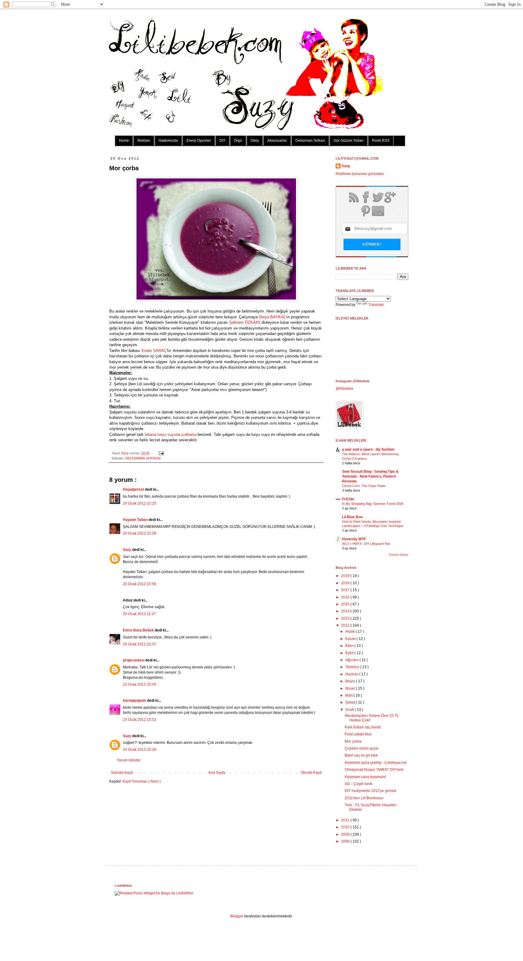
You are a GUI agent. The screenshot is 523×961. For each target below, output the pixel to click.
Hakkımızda (168, 140)
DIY (222, 140)
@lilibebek (344, 388)
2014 (345, 611)
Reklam (143, 140)
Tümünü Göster (398, 554)
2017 (345, 590)
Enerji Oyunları (198, 140)
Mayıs (350, 681)
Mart (349, 695)
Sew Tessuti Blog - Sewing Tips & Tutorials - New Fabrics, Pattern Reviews (370, 476)
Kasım (351, 639)
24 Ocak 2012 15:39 (139, 749)
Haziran (352, 674)
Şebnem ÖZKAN (243, 322)
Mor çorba (353, 741)
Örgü (238, 140)
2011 (345, 820)
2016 (345, 597)
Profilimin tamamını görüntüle (360, 174)
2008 (345, 841)
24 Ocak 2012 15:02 (139, 719)
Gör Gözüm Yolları (348, 140)
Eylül (349, 653)
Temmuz (352, 667)
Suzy (125, 453)
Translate (376, 305)
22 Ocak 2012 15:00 (139, 684)
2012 (345, 625)
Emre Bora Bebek (139, 630)
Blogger (236, 916)
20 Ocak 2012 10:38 (139, 533)
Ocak (350, 709)
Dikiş (255, 140)
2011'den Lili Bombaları (364, 798)
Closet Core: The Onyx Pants (364, 486)
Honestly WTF (354, 539)
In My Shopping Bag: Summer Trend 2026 (372, 503)
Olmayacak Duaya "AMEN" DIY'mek (374, 769)
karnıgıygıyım (135, 700)
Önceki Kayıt (311, 772)
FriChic (348, 499)
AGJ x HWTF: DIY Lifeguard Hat (366, 543)
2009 (345, 834)
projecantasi (134, 660)
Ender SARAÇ (154, 350)
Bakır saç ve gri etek (361, 755)
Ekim (349, 646)
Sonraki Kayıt (122, 772)
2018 (345, 583)
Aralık (350, 631)
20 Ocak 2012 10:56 (139, 584)
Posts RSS (381, 140)
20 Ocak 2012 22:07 (139, 644)
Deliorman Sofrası (310, 140)
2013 (345, 618)
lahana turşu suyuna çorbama (170, 434)
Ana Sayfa (216, 772)
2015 (345, 604)
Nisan (350, 688)
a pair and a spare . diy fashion (368, 449)
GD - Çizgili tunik (358, 784)
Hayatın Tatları (136, 520)
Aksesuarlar (277, 140)
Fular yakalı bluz (358, 734)
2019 (345, 576)
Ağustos (352, 660)
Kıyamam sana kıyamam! (365, 777)
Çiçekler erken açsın (361, 748)
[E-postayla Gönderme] (160, 453)
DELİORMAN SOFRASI (142, 458)
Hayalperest (134, 489)
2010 (345, 827)
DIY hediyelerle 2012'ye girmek (370, 791)
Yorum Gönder (129, 760)
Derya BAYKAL (272, 317)
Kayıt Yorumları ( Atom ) (142, 781)
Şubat (350, 702)
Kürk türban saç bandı (363, 727)
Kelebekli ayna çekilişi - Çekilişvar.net (375, 763)
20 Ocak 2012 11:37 (139, 614)
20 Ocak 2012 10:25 (139, 503)
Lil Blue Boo (352, 517)
